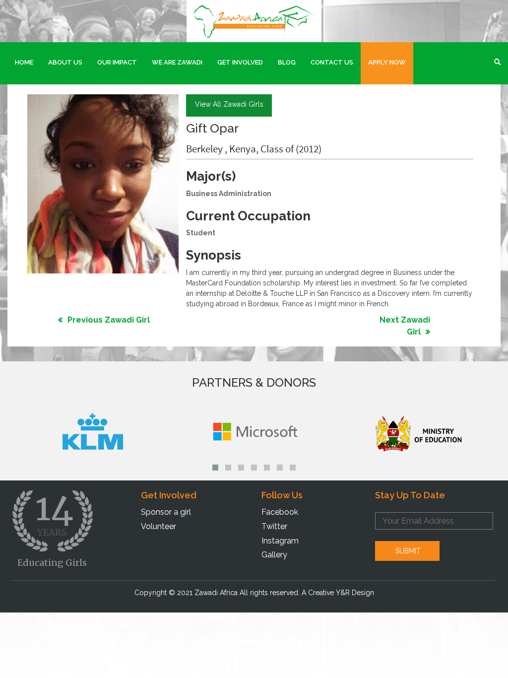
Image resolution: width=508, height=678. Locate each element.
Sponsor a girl (166, 512)
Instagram (280, 540)
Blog (287, 62)
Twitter (274, 526)
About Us (65, 62)
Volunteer (158, 526)
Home (24, 62)
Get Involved (240, 62)
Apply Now (387, 62)
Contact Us (332, 62)
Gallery (274, 554)
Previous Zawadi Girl (108, 320)
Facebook (279, 512)
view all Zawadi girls (229, 104)
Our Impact (117, 62)
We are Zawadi (177, 62)
